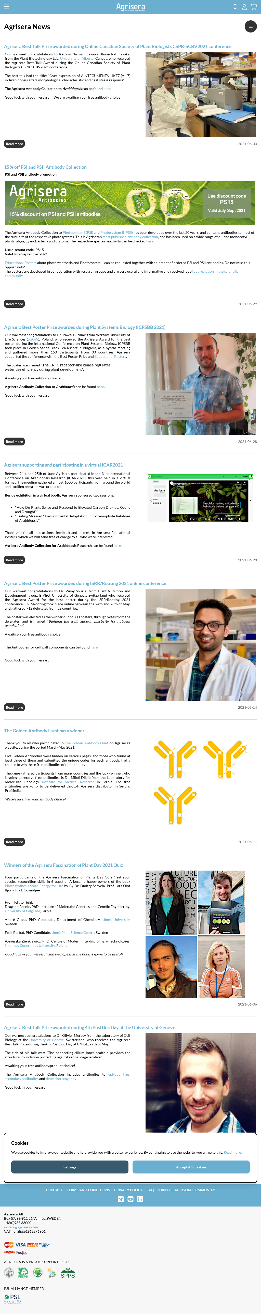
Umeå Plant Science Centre (72, 932)
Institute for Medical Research (68, 782)
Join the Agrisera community (186, 1190)
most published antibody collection (130, 237)
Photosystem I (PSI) (78, 232)
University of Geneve (46, 1040)
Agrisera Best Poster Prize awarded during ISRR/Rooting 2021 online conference (85, 583)
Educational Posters (20, 262)
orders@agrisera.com (21, 1227)
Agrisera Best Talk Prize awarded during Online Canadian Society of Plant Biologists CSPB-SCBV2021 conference (118, 46)
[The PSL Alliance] (12, 1299)
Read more (14, 144)
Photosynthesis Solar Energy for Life (34, 886)
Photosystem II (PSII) (116, 232)
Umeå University (116, 919)
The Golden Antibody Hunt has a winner (44, 730)
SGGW (33, 339)
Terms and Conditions (88, 1190)
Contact (54, 1190)
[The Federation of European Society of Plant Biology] (23, 1272)
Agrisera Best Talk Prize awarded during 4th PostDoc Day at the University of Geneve (89, 1027)
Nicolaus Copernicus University (30, 945)
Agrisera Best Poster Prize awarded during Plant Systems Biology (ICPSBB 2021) (84, 327)
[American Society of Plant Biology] (9, 1272)
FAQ (150, 1190)
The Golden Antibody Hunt (86, 743)
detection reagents (60, 1078)
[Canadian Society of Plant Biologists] (38, 1272)
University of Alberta (77, 58)
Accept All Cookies (191, 1167)
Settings (69, 1167)
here (107, 88)
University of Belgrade (22, 911)
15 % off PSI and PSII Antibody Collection (45, 167)
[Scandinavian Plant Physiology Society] (68, 1272)
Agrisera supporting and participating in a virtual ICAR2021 (63, 465)
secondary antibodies (21, 1078)
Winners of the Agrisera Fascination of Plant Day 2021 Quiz (63, 865)
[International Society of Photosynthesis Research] (52, 1272)
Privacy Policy (128, 1190)
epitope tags (118, 1074)
